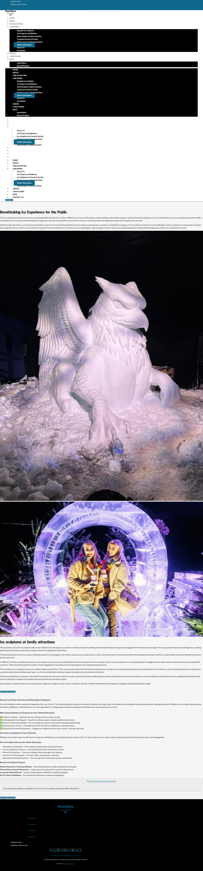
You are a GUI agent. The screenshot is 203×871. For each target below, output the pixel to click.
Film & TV (21, 48)
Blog (12, 59)
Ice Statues (21, 50)
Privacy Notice (32, 818)
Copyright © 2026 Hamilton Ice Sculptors (66, 855)
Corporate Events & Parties (27, 39)
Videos (13, 53)
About (12, 21)
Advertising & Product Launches (29, 36)
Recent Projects (23, 66)
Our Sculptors (16, 24)
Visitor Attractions (24, 45)
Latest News (21, 63)
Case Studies (15, 56)
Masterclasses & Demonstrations (29, 42)
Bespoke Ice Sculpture (25, 31)
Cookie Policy (32, 824)
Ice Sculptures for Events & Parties (30, 136)
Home (12, 18)
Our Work (14, 27)
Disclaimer (32, 830)
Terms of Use (31, 837)
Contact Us (15, 156)
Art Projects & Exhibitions (27, 33)
